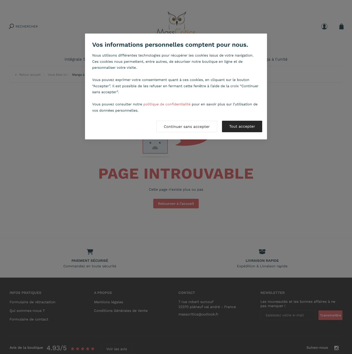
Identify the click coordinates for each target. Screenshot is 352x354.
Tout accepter (242, 126)
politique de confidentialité (167, 104)
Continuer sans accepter (187, 126)
